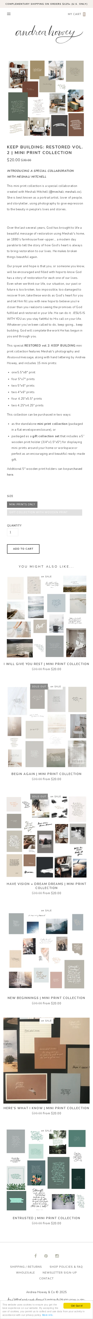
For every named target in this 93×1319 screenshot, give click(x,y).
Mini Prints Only (22, 504)
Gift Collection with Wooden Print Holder (38, 513)
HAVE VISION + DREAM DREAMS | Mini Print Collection (46, 886)
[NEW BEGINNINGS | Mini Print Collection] (46, 950)
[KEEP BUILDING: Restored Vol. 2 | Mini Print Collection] (43, 98)
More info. (47, 1315)
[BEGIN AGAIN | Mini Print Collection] (46, 726)
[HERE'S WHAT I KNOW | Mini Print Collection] (46, 1060)
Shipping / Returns (26, 1267)
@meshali (57, 192)
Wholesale (25, 1272)
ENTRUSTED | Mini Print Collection (46, 1218)
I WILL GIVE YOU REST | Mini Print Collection (46, 664)
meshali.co (72, 192)
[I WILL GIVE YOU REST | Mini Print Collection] (46, 616)
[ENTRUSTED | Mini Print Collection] (46, 1170)
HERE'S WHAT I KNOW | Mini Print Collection (46, 1108)
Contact (46, 1278)
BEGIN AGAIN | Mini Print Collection (47, 774)
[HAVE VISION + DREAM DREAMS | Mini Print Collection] (46, 836)
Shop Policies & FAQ (66, 1267)
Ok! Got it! (77, 1305)
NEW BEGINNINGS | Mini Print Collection (46, 998)
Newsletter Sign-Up (60, 1272)
